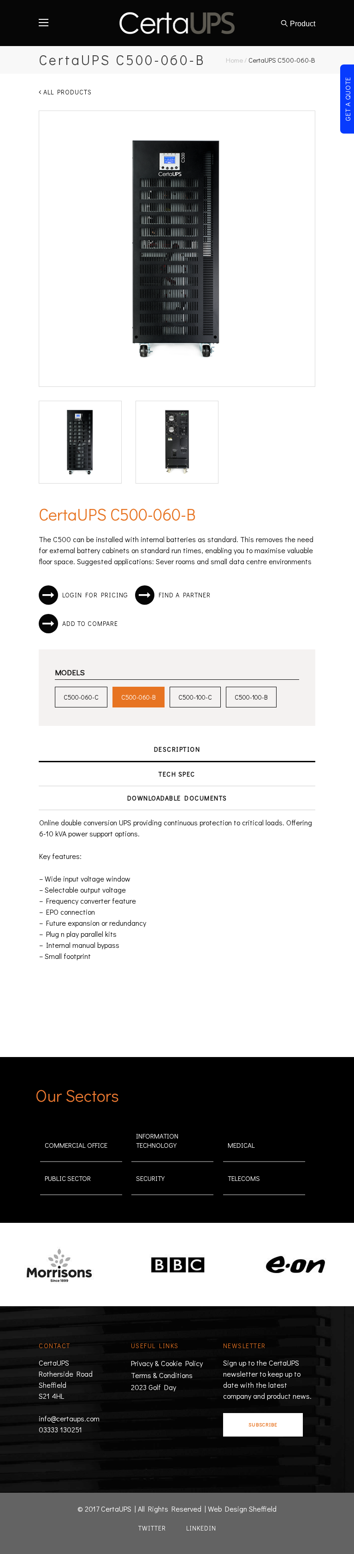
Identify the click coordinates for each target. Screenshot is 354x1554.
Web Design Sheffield (242, 1508)
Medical (241, 1145)
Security (150, 1178)
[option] (144, 1265)
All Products (66, 92)
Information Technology (157, 1140)
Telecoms (244, 1178)
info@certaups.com (69, 1418)
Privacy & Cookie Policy (167, 1363)
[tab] (177, 749)
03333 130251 (60, 1429)
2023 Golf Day (153, 1387)
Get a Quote (347, 99)
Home (234, 60)
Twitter (152, 1528)
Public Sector (68, 1178)
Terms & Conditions (162, 1375)
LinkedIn (201, 1528)
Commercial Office (76, 1145)
